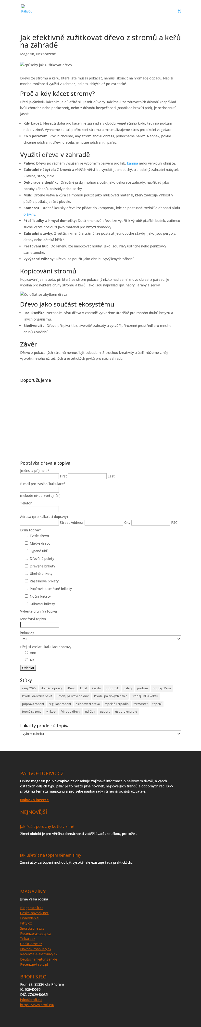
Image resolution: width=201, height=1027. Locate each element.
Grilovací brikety (42, 604)
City (127, 522)
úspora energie (126, 711)
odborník (112, 688)
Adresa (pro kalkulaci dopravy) (44, 516)
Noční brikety (40, 596)
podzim (142, 688)
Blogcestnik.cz (31, 907)
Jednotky (27, 632)
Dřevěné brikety (42, 566)
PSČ (174, 522)
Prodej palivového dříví (73, 696)
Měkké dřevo (40, 543)
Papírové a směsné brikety (51, 588)
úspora (105, 711)
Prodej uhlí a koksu (145, 696)
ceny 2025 (29, 688)
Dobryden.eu (30, 918)
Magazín (27, 53)
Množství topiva (33, 618)
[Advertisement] (100, 419)
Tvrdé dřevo (39, 535)
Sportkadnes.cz (32, 928)
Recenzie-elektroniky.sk (38, 954)
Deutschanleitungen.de (38, 959)
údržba (90, 711)
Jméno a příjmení (34, 470)
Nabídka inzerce (34, 799)
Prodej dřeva (162, 688)
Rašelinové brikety (44, 581)
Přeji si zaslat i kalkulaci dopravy (45, 646)
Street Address (72, 522)
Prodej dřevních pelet (37, 696)
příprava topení (33, 704)
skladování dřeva (88, 704)
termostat (141, 704)
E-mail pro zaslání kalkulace (43, 483)
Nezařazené (46, 53)
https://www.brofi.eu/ (37, 1004)
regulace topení (60, 704)
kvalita (96, 688)
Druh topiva (30, 530)
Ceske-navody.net (34, 913)
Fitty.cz (26, 923)
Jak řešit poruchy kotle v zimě (47, 826)
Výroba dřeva (70, 711)
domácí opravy (51, 688)
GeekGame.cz (31, 943)
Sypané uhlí (39, 551)
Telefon (26, 503)
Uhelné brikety (41, 573)
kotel (83, 688)
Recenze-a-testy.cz (35, 933)
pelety (128, 688)
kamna (132, 163)
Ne (32, 660)
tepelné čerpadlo (117, 704)
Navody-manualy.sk (35, 949)
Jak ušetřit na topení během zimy (50, 855)
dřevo (71, 688)
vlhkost (51, 711)
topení (157, 704)
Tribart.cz (27, 938)
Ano (33, 652)
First (63, 476)
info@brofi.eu (31, 999)
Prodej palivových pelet (110, 696)
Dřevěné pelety (42, 558)
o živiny (29, 214)
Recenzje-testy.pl (34, 964)
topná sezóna (31, 711)
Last (111, 476)
